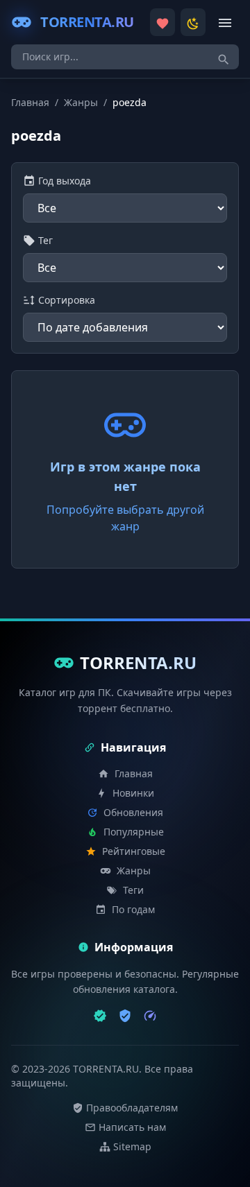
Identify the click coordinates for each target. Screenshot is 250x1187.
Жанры (81, 102)
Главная (30, 102)
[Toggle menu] (225, 22)
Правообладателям (132, 1107)
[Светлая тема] (193, 22)
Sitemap (132, 1146)
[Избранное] (162, 22)
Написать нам (132, 1127)
